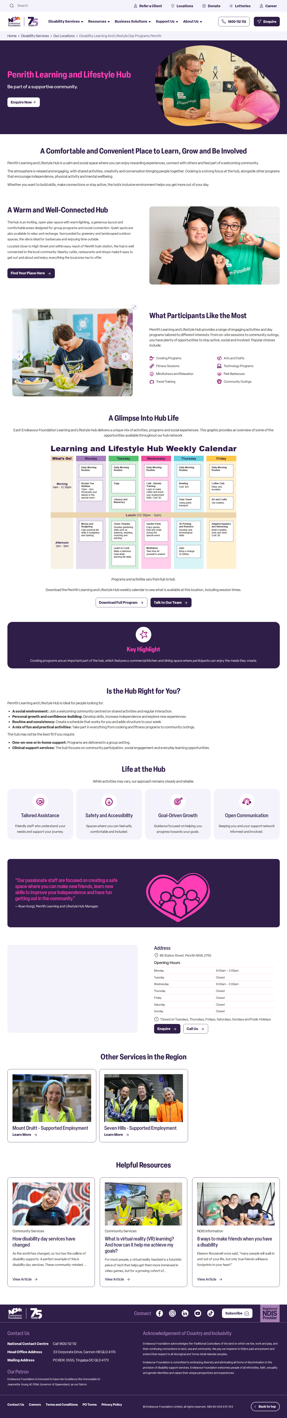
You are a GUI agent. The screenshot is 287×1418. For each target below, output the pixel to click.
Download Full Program (118, 602)
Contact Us (15, 1404)
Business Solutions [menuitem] (131, 21)
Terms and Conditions (62, 1404)
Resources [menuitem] (97, 21)
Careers (35, 1404)
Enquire (163, 1028)
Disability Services (35, 36)
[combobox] (70, 5)
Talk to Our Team (168, 602)
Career (271, 6)
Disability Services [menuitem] (64, 21)
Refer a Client (150, 6)
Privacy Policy (112, 1404)
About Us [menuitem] (191, 21)
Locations (185, 6)
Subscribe (233, 1313)
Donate (214, 6)
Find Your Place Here (28, 273)
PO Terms (90, 1404)
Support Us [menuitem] (165, 21)
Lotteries (243, 6)
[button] (19, 356)
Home (12, 36)
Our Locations (64, 36)
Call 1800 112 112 (65, 1343)
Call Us (192, 1028)
